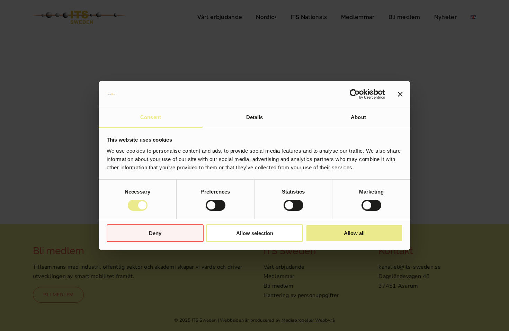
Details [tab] (254, 117)
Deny (155, 233)
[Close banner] (400, 94)
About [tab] (358, 117)
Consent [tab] (150, 117)
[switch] (215, 205)
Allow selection (254, 233)
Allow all (354, 233)
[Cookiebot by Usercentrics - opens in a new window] (354, 94)
